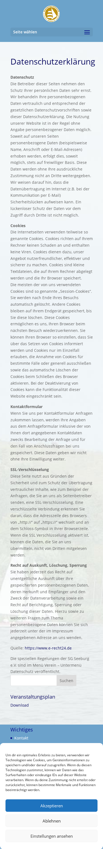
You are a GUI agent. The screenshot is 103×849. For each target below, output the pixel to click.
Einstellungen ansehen (51, 836)
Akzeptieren (51, 805)
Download (19, 705)
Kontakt (21, 738)
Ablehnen (52, 821)
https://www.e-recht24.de (48, 648)
